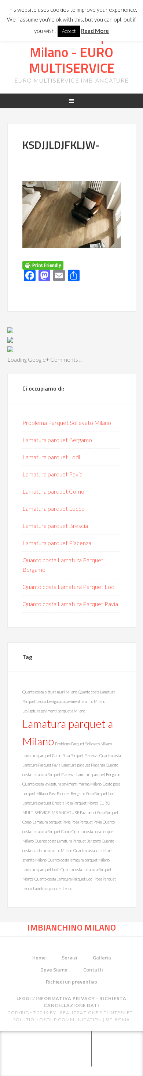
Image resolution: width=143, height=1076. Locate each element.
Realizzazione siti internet (96, 1012)
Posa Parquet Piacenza (80, 755)
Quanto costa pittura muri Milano (49, 691)
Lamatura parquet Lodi (51, 456)
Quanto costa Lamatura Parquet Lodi (68, 586)
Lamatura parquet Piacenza (56, 542)
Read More (95, 30)
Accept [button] (69, 31)
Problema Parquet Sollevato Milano (66, 422)
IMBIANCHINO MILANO (71, 927)
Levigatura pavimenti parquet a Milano (53, 710)
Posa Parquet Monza (81, 803)
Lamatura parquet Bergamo (57, 439)
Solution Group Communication (57, 1019)
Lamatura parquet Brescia (55, 525)
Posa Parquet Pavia (87, 822)
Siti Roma (118, 1019)
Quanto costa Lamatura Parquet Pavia (70, 603)
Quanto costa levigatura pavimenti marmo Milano (62, 784)
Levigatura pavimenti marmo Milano (76, 701)
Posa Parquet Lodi (100, 793)
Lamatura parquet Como (53, 491)
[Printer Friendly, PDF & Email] (42, 265)
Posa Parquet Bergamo (67, 793)
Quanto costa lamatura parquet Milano (79, 860)
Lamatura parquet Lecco (53, 508)
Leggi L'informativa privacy (55, 998)
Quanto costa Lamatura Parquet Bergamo (68, 841)
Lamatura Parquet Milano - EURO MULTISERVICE (71, 52)
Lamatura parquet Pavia (52, 474)
